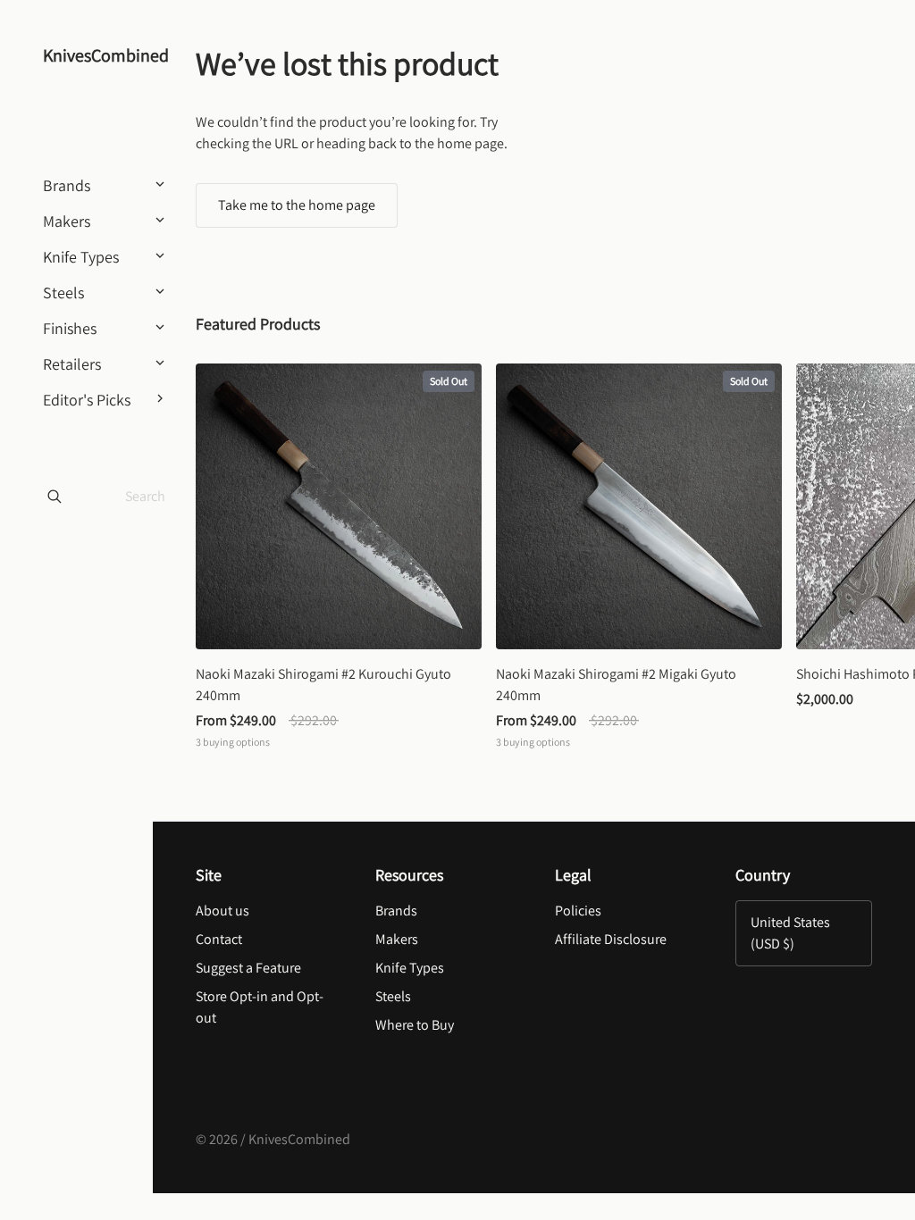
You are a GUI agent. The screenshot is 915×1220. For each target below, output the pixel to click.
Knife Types (409, 967)
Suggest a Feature (248, 967)
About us (222, 910)
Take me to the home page (296, 205)
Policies (578, 910)
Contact (219, 939)
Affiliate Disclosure (611, 939)
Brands (396, 910)
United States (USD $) (790, 933)
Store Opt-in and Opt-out (259, 1007)
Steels (393, 996)
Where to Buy (414, 1024)
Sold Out (448, 381)
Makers (396, 939)
